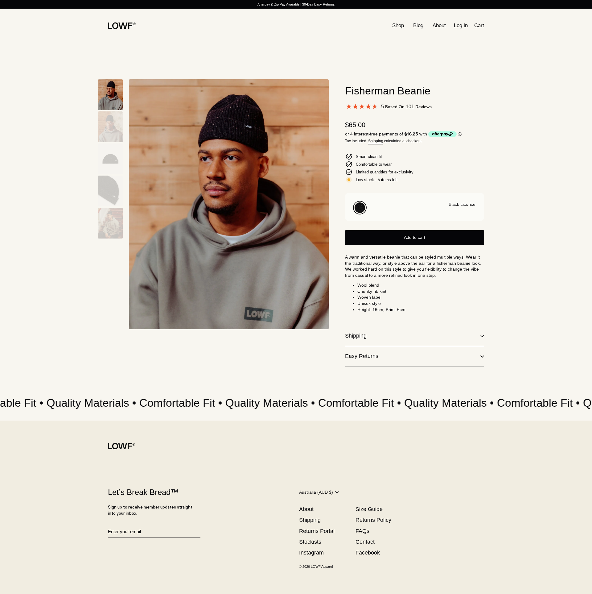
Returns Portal (317, 531)
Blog (418, 25)
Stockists (310, 542)
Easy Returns (361, 356)
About (439, 25)
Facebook (368, 553)
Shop (398, 25)
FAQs (362, 531)
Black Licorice (360, 207)
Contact (365, 542)
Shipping (375, 141)
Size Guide (369, 509)
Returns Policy (373, 520)
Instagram (311, 553)
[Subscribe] (199, 532)
